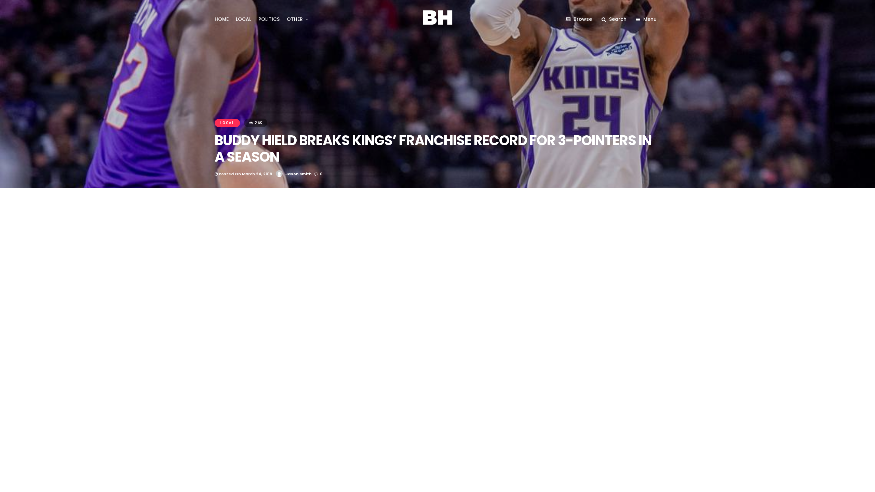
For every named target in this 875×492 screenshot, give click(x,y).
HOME (222, 19)
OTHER (295, 19)
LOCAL (243, 19)
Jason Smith (298, 174)
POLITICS (269, 19)
